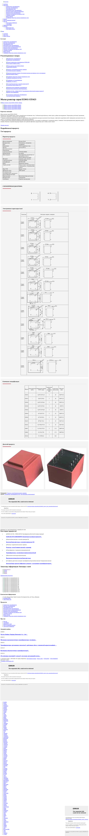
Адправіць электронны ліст (7, 661)
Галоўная (5, 4)
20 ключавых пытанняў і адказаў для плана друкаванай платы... (20, 656)
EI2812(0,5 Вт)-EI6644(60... (12, 92)
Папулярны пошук (10, 29)
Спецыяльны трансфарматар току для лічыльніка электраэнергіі (19, 494)
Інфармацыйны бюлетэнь (7, 575)
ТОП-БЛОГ (46, 658)
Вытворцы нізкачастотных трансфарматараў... (15, 650)
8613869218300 (7, 598)
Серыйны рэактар (10, 15)
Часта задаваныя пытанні (9, 20)
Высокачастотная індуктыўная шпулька (18, 558)
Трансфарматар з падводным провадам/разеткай (21, 552)
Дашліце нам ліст (5, 125)
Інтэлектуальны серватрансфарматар (15, 11)
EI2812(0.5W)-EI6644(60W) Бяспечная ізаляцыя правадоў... (24, 536)
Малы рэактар (9, 16)
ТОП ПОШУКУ (54, 658)
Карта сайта (40, 658)
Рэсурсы (5, 26)
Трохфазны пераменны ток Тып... (14, 78)
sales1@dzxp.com (7, 599)
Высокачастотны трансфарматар (13, 10)
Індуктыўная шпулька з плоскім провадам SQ (20, 542)
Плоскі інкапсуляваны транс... (13, 63)
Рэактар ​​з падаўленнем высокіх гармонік (17, 493)
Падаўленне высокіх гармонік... (13, 70)
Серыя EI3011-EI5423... (11, 67)
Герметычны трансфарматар (12, 6)
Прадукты (5, 5)
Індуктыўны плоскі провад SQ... (13, 85)
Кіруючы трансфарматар (12, 7)
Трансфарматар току (11, 9)
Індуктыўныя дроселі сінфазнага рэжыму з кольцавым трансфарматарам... (29, 563)
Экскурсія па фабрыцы (11, 22)
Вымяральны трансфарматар (13, 60)
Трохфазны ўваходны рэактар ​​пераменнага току (17, 17)
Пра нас (5, 21)
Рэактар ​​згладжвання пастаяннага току (15, 14)
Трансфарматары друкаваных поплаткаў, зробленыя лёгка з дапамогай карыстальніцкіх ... (29, 645)
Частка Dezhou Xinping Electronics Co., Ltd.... (14, 634)
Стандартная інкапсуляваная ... (13, 96)
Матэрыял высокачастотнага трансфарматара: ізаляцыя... (18, 640)
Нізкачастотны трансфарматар (13, 12)
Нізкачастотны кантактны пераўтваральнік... (16, 88)
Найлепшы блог (10, 27)
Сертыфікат (9, 24)
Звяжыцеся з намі (7, 25)
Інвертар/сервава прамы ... (12, 74)
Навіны (5, 19)
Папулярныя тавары (31, 658)
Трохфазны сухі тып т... (11, 81)
